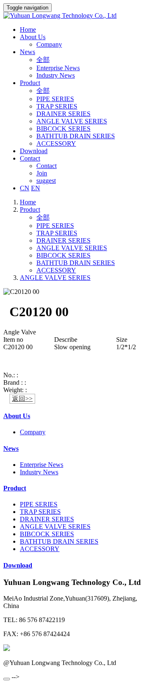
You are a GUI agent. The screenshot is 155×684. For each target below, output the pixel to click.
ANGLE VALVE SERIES (71, 121)
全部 (43, 59)
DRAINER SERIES (63, 113)
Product (30, 209)
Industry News (55, 75)
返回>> (22, 398)
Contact (46, 165)
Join (41, 173)
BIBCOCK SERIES (63, 128)
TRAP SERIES (56, 106)
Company (49, 44)
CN (24, 188)
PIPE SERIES (55, 98)
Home (28, 29)
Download (34, 150)
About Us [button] (32, 36)
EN (35, 188)
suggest (46, 180)
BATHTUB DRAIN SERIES (75, 136)
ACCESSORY (56, 143)
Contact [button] (30, 158)
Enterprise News (58, 67)
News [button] (27, 51)
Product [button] (30, 82)
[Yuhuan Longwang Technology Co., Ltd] (77, 15)
